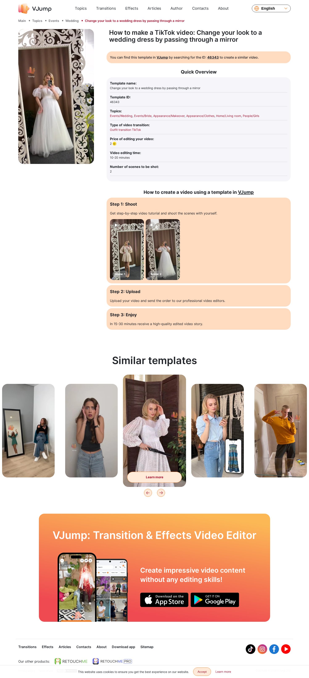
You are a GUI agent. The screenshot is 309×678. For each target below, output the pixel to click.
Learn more (28, 468)
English (268, 8)
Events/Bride (143, 116)
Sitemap (146, 647)
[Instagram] (262, 649)
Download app (123, 647)
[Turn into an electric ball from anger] (77, 587)
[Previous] (148, 493)
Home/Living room (228, 116)
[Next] (161, 493)
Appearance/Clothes (200, 116)
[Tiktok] (250, 649)
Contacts (200, 8)
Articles (154, 8)
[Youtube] (286, 649)
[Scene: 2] (163, 249)
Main (22, 21)
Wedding (72, 21)
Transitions (106, 8)
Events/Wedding (121, 116)
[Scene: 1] (127, 249)
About (223, 8)
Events (54, 21)
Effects (131, 8)
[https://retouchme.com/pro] (112, 661)
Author (176, 8)
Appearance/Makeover (169, 116)
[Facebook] (274, 649)
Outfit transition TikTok (125, 129)
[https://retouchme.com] (71, 661)
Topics (81, 8)
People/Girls (251, 116)
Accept (202, 671)
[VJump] (35, 8)
